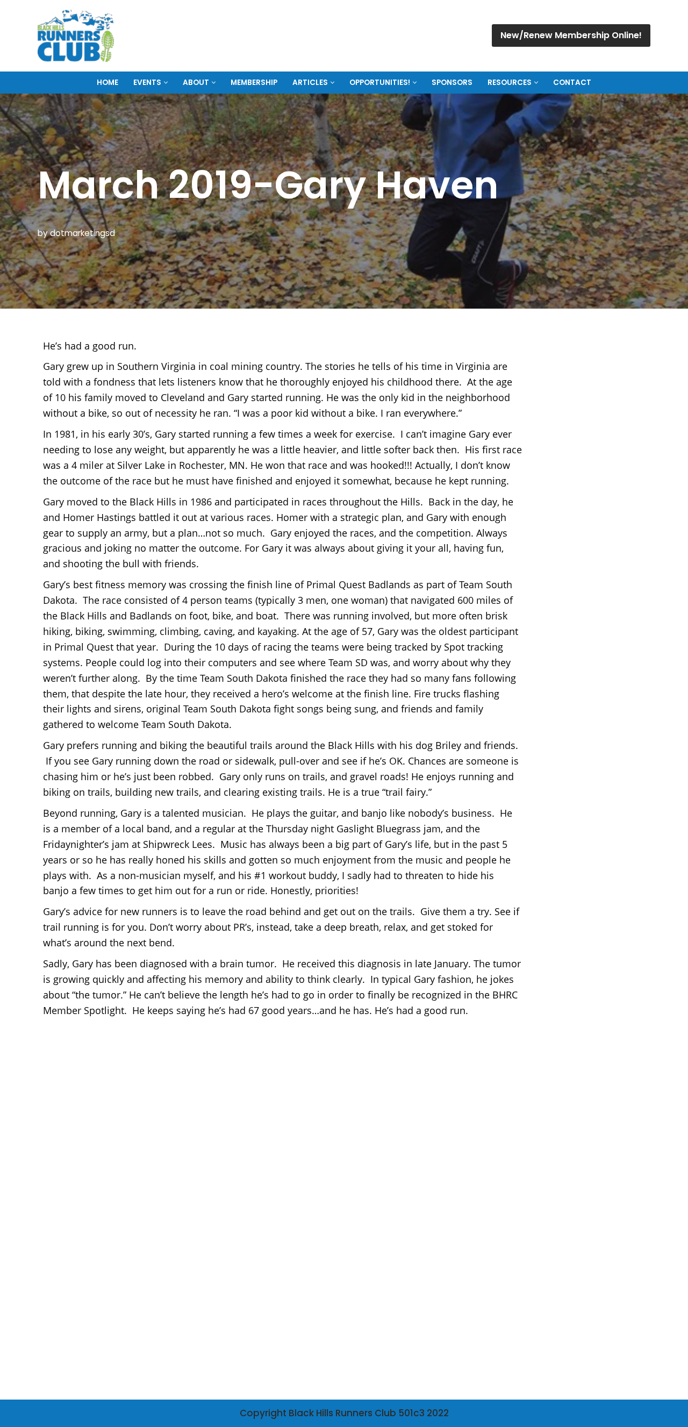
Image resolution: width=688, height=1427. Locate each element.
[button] (166, 82)
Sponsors (452, 82)
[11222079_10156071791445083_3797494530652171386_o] (121, 1089)
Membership (254, 82)
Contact (572, 82)
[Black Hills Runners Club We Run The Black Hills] (76, 36)
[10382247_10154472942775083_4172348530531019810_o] (443, 1089)
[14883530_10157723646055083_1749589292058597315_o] (282, 1087)
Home (107, 82)
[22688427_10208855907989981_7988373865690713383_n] (282, 1268)
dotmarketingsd (82, 233)
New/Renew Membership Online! (571, 35)
